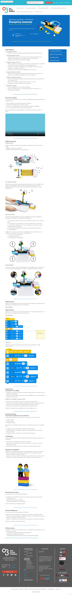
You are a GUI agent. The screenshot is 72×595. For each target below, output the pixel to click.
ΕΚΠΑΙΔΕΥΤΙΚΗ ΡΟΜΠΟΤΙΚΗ (31, 8)
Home (10, 28)
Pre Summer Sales (38, 11)
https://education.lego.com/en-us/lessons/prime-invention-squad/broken (23, 537)
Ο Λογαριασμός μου (67, 2)
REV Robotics (27, 577)
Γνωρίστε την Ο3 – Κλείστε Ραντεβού (7, 1)
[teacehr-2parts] (25, 179)
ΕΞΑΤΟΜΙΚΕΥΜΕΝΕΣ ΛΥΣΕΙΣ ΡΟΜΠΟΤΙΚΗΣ (58, 8)
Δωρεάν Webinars (49, 2)
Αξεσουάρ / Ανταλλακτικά (29, 570)
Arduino (25, 575)
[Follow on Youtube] (11, 575)
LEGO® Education (12, 19)
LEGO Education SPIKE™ (30, 566)
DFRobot (26, 573)
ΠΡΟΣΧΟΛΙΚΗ (28, 561)
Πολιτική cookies (14, 589)
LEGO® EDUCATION (28, 548)
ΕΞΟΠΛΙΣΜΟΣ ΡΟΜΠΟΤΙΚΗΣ (43, 8)
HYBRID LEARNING (29, 555)
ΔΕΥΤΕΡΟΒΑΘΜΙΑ (29, 563)
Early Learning (28, 565)
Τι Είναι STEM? (41, 551)
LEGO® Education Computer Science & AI (25, 11)
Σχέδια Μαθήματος (21, 19)
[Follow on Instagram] (7, 575)
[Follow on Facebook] (3, 575)
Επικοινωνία (61, 2)
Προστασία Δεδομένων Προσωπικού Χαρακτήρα (38, 589)
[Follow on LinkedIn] (15, 575)
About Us (57, 2)
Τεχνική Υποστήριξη (36, 591)
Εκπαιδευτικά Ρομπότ (15, 28)
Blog (54, 2)
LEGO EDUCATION (20, 8)
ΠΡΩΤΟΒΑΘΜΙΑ (29, 562)
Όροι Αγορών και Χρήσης (23, 589)
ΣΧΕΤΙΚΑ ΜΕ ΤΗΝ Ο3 (28, 579)
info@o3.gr (14, 567)
